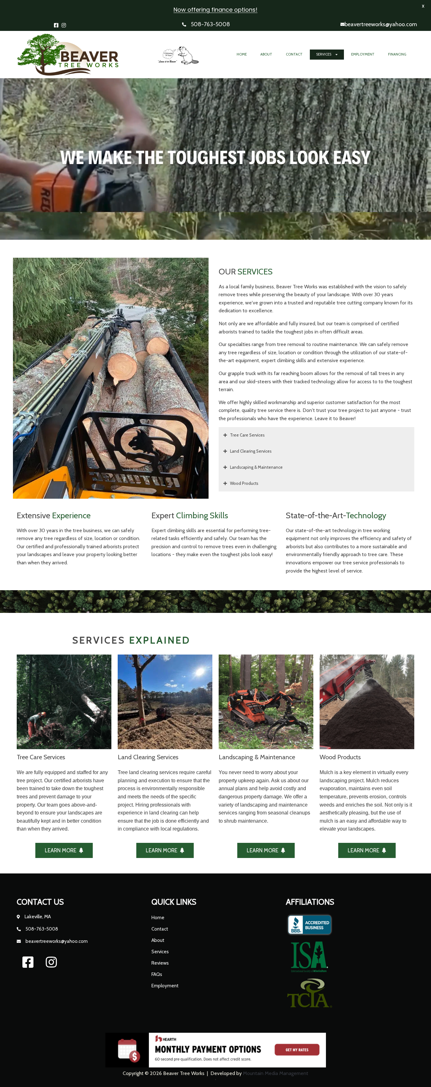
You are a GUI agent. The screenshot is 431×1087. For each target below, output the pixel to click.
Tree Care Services (247, 435)
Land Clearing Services (251, 451)
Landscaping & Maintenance (256, 467)
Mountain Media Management (275, 1073)
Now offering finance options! (215, 10)
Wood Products (244, 483)
